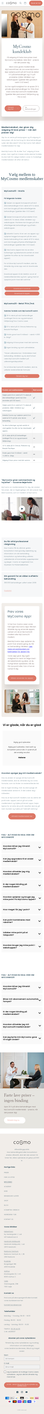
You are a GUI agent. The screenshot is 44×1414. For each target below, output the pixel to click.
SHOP (6, 1201)
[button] (2, 3)
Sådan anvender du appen (22, 678)
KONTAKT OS (8, 1219)
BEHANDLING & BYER (11, 1196)
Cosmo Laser (24, 1410)
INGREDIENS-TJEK (10, 1215)
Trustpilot (8, 590)
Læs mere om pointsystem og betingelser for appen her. (20, 649)
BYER (5, 1191)
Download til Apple (22, 293)
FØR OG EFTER (9, 1177)
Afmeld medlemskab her (22, 816)
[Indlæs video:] (22, 508)
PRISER (6, 1173)
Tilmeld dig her (22, 376)
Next (41, 748)
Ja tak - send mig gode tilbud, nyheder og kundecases (22, 1385)
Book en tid (35, 3)
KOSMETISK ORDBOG (11, 1210)
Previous (2, 748)
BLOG (6, 1205)
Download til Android (22, 289)
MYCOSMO (8, 1182)
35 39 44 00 (15, 1329)
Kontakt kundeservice (12, 1305)
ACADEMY (7, 1186)
